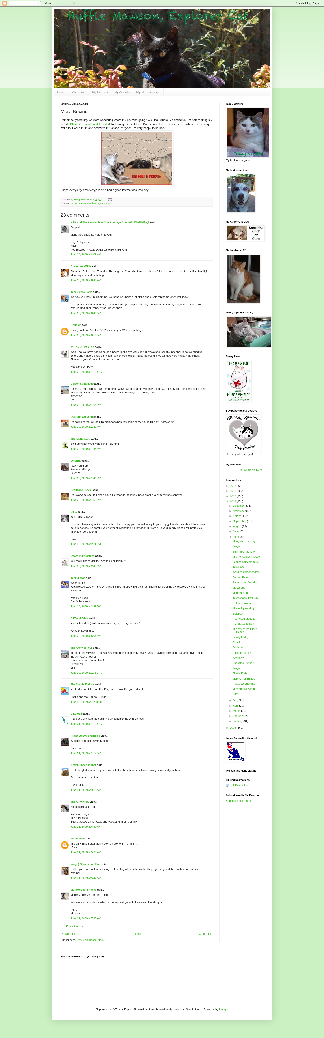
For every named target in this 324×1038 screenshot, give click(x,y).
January (238, 721)
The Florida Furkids (83, 684)
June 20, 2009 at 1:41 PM (86, 426)
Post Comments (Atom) (90, 940)
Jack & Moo (78, 578)
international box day (90, 203)
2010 (233, 496)
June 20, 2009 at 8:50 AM (86, 335)
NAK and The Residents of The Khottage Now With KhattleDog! (110, 222)
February (238, 716)
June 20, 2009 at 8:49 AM (86, 313)
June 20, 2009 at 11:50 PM (86, 702)
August (237, 526)
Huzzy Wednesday (244, 683)
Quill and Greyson (82, 416)
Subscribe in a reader (239, 800)
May (236, 700)
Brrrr (235, 694)
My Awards (122, 92)
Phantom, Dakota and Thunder (89, 124)
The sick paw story (244, 608)
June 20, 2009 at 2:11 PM (86, 544)
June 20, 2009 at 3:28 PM (86, 606)
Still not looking (242, 603)
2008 (233, 727)
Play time (238, 642)
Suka (74, 511)
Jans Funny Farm (81, 292)
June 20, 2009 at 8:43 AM (86, 280)
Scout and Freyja (81, 490)
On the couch (240, 647)
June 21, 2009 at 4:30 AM (86, 826)
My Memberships (148, 92)
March (237, 710)
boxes (74, 203)
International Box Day (245, 598)
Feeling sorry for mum (246, 562)
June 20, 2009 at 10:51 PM (86, 672)
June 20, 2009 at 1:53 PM (86, 500)
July (235, 531)
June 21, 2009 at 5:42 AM (86, 878)
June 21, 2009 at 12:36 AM (86, 723)
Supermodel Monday (245, 582)
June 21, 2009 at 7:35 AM (86, 918)
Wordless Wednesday (246, 572)
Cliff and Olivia (80, 618)
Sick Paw (238, 613)
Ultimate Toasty (242, 652)
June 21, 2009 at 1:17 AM (86, 753)
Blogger (223, 1009)
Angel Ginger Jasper (83, 765)
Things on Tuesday (244, 541)
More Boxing (240, 592)
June (236, 536)
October (238, 516)
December (239, 505)
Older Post (205, 933)
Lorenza (76, 460)
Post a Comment (76, 926)
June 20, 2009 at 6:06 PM (86, 635)
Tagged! (237, 546)
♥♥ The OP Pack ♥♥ (82, 346)
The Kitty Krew (80, 801)
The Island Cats (80, 438)
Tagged (237, 668)
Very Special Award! (244, 688)
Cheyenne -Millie (81, 266)
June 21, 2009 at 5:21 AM (86, 852)
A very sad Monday (244, 618)
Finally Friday (241, 673)
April (236, 705)
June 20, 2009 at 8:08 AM (86, 254)
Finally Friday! (241, 637)
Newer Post (69, 933)
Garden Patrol (241, 577)
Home (61, 92)
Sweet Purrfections (83, 556)
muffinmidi (77, 838)
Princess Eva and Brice (85, 735)
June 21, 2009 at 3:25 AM (86, 790)
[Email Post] (110, 199)
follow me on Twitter (251, 470)
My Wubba (239, 587)
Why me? (238, 658)
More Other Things (244, 678)
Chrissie (76, 325)
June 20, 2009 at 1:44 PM (86, 448)
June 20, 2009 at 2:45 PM (86, 566)
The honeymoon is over (247, 556)
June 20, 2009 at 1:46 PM (86, 478)
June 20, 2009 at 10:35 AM (86, 371)
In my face (239, 567)
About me (79, 92)
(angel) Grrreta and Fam (86, 864)
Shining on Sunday (244, 551)
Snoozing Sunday (243, 663)
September (240, 521)
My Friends (100, 92)
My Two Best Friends (84, 889)
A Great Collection (243, 623)
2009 (233, 501)
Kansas (106, 203)
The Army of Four (81, 647)
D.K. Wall (76, 713)
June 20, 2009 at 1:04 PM (86, 405)
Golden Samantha (82, 383)
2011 (233, 491)
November (239, 511)
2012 (233, 485)
